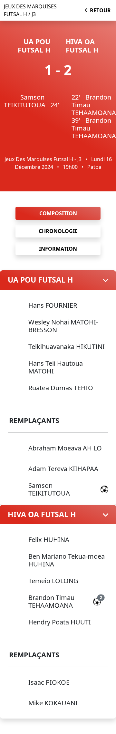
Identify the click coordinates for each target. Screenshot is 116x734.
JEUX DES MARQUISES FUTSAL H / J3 (30, 10)
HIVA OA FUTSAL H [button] (42, 514)
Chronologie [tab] (58, 231)
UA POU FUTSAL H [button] (40, 280)
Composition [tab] (58, 213)
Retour (100, 10)
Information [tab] (58, 248)
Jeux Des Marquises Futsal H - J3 (43, 159)
